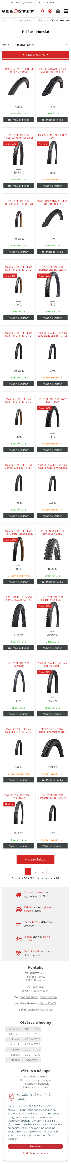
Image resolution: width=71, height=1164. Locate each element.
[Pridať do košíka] (18, 119)
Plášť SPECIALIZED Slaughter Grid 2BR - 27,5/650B (52, 600)
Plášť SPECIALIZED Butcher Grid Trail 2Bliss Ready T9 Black (52, 270)
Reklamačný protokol (35, 1087)
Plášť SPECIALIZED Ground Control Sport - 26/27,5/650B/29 (52, 666)
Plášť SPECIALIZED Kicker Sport (52, 136)
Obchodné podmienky (35, 1076)
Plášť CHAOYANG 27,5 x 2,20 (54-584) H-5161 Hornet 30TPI (52, 72)
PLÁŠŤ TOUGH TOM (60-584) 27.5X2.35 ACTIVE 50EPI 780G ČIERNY (19, 600)
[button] (42, 11)
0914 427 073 (47, 1003)
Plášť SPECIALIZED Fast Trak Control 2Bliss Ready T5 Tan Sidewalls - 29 (18, 534)
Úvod (5, 20)
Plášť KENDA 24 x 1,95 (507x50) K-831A (52, 532)
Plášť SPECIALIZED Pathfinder (18, 664)
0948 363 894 (50, 2)
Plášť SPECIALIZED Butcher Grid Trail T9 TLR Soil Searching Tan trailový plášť (18, 204)
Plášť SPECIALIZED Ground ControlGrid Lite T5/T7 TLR (52, 334)
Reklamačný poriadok (36, 1083)
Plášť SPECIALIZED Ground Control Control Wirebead (52, 466)
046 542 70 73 (29, 997)
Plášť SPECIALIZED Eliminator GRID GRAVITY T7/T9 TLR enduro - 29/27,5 (52, 798)
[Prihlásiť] (50, 11)
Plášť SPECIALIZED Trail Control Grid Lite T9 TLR (18, 466)
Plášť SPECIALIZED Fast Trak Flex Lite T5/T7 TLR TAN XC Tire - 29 (18, 270)
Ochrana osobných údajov (35, 1080)
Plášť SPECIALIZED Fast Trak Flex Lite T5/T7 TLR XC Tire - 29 (18, 336)
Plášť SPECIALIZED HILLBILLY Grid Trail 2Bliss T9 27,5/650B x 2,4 (18, 138)
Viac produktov (35, 859)
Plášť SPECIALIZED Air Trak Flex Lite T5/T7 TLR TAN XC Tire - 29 (18, 402)
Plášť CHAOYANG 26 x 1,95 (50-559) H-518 (52, 202)
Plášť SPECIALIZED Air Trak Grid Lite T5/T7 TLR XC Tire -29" (18, 732)
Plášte (41, 20)
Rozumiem (35, 1146)
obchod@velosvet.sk (25, 2)
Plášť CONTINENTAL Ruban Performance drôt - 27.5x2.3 (52, 732)
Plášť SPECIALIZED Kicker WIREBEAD (18, 796)
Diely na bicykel (22, 20)
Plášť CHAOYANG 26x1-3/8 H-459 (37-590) (19, 70)
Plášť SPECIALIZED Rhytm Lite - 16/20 (52, 400)
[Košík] (58, 11)
